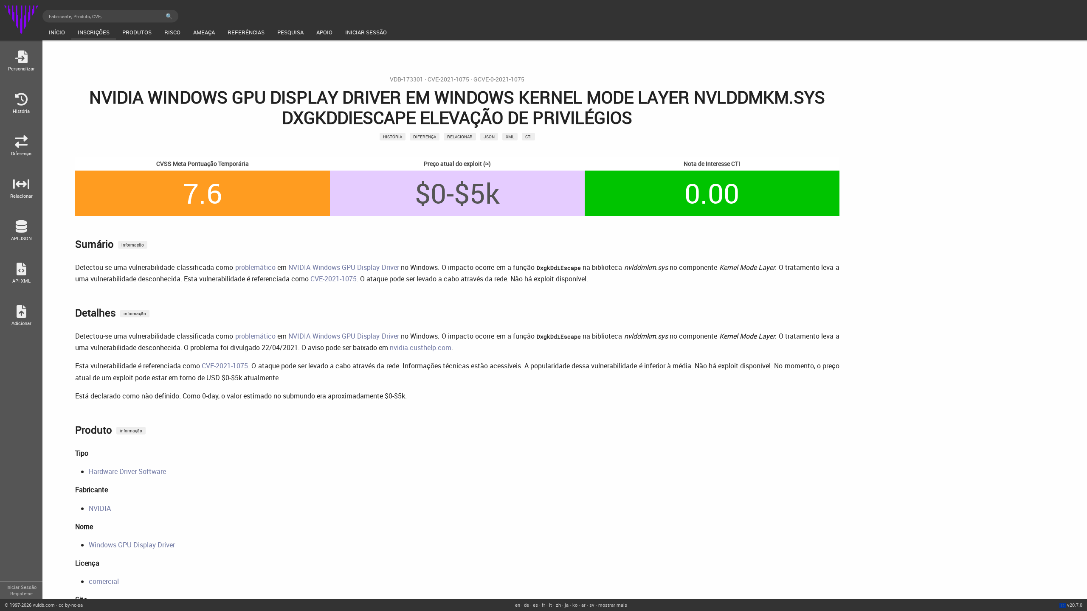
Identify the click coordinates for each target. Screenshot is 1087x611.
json (489, 137)
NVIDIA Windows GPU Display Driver (343, 267)
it (550, 605)
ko (574, 605)
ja (567, 605)
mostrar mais (612, 605)
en (517, 605)
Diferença (424, 137)
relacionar (460, 137)
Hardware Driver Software (127, 471)
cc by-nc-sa (71, 605)
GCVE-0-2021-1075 (498, 79)
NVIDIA (100, 508)
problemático (255, 267)
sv (591, 605)
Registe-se (21, 593)
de (526, 605)
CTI (528, 137)
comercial (104, 581)
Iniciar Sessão (21, 587)
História (392, 137)
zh (558, 605)
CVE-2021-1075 (448, 79)
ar (583, 605)
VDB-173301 (406, 79)
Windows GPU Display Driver (132, 544)
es (535, 605)
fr (543, 605)
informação (132, 245)
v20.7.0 (1074, 605)
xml (510, 137)
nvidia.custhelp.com (420, 347)
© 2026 (30, 605)
